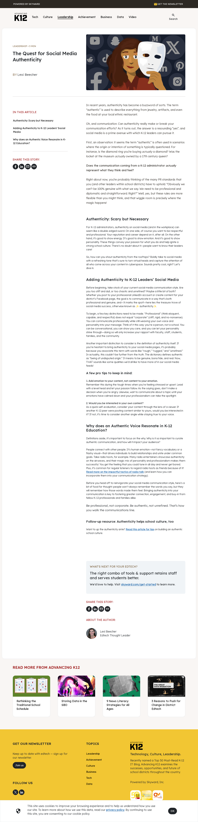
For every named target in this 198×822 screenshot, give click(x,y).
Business (106, 17)
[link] (136, 745)
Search (173, 16)
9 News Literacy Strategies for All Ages (118, 704)
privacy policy (115, 809)
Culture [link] (90, 765)
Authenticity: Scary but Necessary (33, 120)
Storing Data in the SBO (74, 703)
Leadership (65, 17)
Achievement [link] (94, 759)
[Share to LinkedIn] (21, 166)
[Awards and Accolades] (146, 795)
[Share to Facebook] (15, 166)
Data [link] (89, 783)
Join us (19, 765)
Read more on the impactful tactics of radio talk (115, 471)
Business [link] (91, 771)
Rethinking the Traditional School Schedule (28, 704)
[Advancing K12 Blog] (21, 17)
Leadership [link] (93, 753)
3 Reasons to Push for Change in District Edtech (166, 704)
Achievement (87, 17)
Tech (35, 17)
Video (132, 17)
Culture (48, 17)
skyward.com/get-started (138, 584)
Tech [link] (89, 777)
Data (120, 17)
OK (172, 811)
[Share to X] (15, 792)
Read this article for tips (140, 529)
